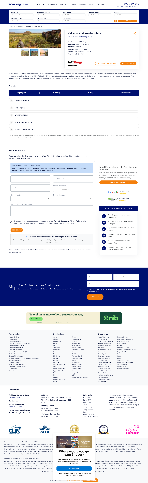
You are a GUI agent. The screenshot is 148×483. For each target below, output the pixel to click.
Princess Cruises (123, 347)
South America (77, 364)
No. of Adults (15, 195)
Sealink (119, 358)
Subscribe (87, 402)
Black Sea (56, 356)
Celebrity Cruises (104, 354)
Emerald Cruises (103, 366)
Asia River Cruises (15, 341)
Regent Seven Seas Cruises (126, 350)
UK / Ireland (76, 373)
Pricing (91, 93)
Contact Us (87, 400)
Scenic (119, 354)
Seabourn (120, 356)
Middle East (76, 343)
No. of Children (59, 195)
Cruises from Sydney (16, 347)
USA (73, 375)
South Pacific (76, 366)
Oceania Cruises (123, 341)
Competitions (88, 410)
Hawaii (55, 377)
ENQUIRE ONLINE (128, 63)
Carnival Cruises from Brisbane (19, 343)
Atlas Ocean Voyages (105, 341)
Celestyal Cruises (104, 356)
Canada (55, 358)
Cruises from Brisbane (16, 345)
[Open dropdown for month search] (58, 15)
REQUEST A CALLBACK (117, 182)
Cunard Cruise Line (104, 362)
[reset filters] (115, 21)
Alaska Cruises (14, 337)
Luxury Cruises (14, 362)
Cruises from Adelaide (16, 350)
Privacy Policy (75, 221)
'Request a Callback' (120, 175)
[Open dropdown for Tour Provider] (109, 15)
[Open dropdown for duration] (135, 15)
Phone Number (59, 186)
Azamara (101, 347)
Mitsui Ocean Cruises (105, 379)
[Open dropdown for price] (58, 21)
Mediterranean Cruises (16, 364)
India (55, 381)
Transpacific (76, 371)
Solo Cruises (13, 369)
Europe (55, 373)
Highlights (21, 93)
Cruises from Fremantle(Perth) (19, 352)
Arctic (55, 343)
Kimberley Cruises (15, 360)
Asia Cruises (13, 339)
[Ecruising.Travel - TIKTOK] (29, 412)
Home (11, 26)
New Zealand (76, 345)
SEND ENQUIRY (17, 230)
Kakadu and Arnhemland (35, 26)
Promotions (126, 93)
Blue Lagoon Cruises (105, 350)
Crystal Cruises (103, 360)
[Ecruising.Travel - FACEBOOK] (9, 412)
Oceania (75, 352)
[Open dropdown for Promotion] (84, 21)
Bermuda (56, 354)
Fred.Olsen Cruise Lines (106, 371)
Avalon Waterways (104, 345)
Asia (54, 345)
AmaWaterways (103, 337)
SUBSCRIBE (95, 297)
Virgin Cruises (122, 366)
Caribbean (56, 362)
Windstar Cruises (123, 369)
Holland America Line (105, 375)
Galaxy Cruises (103, 373)
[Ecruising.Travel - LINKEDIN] (23, 412)
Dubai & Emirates (59, 369)
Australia (56, 347)
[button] (56, 189)
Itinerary (56, 93)
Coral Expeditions (104, 358)
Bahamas (56, 350)
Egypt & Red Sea (59, 371)
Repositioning (77, 358)
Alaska (55, 339)
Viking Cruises (122, 364)
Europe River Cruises (16, 356)
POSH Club (87, 407)
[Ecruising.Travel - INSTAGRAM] (19, 412)
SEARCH (128, 21)
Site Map (102, 472)
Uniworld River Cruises (125, 362)
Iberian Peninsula (59, 379)
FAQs (85, 405)
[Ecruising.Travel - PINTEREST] (26, 412)
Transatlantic (76, 369)
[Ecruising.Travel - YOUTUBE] (13, 412)
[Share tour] (134, 33)
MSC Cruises (102, 381)
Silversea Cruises (123, 360)
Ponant (119, 345)
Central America (59, 364)
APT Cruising (102, 339)
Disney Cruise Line (104, 364)
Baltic (55, 352)
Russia (74, 360)
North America (77, 347)
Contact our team (16, 407)
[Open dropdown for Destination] (84, 15)
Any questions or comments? (21, 204)
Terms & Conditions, (107, 289)
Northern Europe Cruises (17, 366)
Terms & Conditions (61, 221)
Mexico (74, 341)
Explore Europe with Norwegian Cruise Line (24, 358)
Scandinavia (76, 362)
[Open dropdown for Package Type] (32, 21)
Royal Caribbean (123, 352)
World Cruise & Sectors (80, 377)
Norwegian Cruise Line (125, 339)
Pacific (74, 354)
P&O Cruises (121, 343)
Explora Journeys (104, 369)
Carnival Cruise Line (105, 352)
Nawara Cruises (122, 337)
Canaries (56, 360)
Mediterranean (77, 339)
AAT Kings (19, 26)
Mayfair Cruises (103, 377)
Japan (74, 337)
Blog (84, 412)
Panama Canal (77, 356)
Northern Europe (78, 350)
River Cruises (13, 371)
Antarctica (57, 341)
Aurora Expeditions (104, 343)
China (55, 366)
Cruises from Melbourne (17, 354)
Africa (55, 337)
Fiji (54, 375)
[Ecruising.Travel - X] (16, 412)
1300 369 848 (131, 3)
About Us (86, 398)
